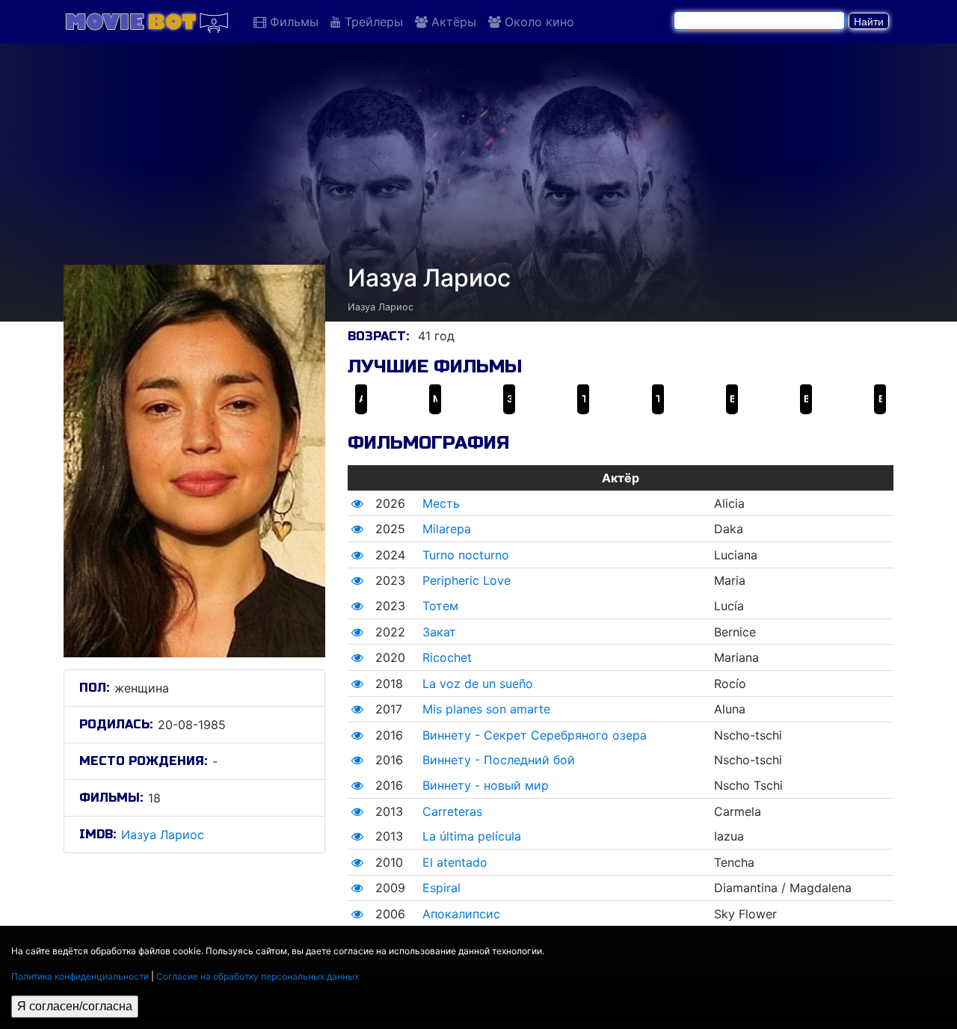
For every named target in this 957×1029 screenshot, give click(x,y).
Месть (441, 503)
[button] (357, 503)
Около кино (537, 21)
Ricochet (447, 657)
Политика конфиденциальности (80, 976)
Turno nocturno (465, 554)
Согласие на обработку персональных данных (257, 976)
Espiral (441, 887)
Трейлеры (372, 21)
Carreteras (452, 811)
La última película (471, 836)
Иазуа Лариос (162, 834)
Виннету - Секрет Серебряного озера (534, 735)
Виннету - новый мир (485, 785)
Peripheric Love (466, 580)
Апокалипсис (461, 913)
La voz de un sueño (477, 683)
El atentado (454, 862)
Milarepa (446, 528)
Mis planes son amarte (486, 708)
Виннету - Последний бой (498, 759)
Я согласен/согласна (74, 1006)
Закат (439, 631)
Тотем (440, 605)
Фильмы (292, 21)
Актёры (452, 21)
